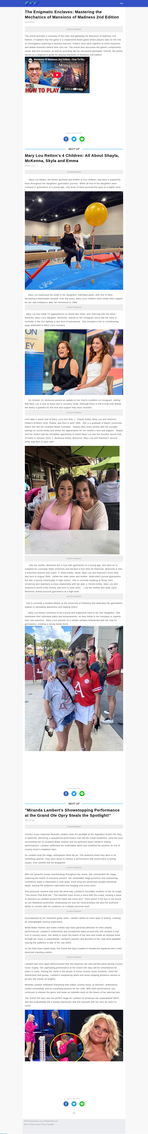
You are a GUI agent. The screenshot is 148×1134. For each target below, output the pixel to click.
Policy (33, 1124)
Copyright (50, 1124)
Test (121, 3)
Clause (37, 1124)
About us (27, 1124)
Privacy (43, 1124)
